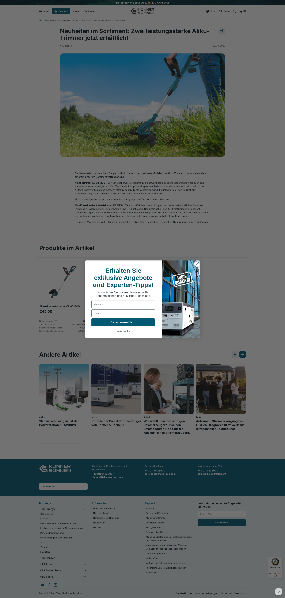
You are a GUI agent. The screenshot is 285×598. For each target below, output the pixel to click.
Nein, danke (123, 331)
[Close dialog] (196, 264)
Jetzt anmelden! (123, 322)
